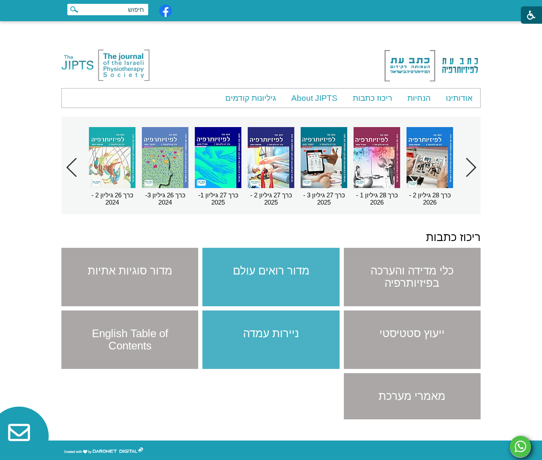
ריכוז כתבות (372, 98)
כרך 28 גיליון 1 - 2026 (377, 198)
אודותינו (459, 98)
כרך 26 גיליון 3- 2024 (165, 198)
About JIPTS (314, 98)
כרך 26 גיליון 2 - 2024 (112, 198)
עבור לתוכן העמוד (271, 29)
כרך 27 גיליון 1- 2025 (218, 198)
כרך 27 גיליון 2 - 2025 (271, 198)
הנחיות (419, 98)
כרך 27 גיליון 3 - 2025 (324, 198)
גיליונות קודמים (250, 98)
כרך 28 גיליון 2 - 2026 (430, 198)
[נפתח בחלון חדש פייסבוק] (165, 11)
